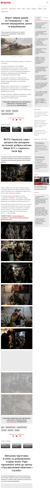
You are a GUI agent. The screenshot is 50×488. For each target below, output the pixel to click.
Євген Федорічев (39, 157)
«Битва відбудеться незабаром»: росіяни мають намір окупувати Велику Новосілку (14, 217)
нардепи (40, 8)
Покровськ (15, 110)
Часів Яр (17, 430)
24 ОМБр (3, 430)
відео (45, 8)
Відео (36, 174)
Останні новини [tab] (38, 18)
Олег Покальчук (39, 143)
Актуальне (37, 109)
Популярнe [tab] (45, 17)
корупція (34, 8)
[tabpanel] (41, 63)
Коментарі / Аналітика (40, 139)
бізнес (19, 8)
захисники (10, 430)
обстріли (8, 110)
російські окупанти (21, 427)
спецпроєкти (4, 11)
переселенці (12, 8)
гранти (28, 8)
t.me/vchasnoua (11, 105)
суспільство (4, 8)
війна (23, 8)
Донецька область (10, 427)
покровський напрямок (7, 113)
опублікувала (12, 196)
